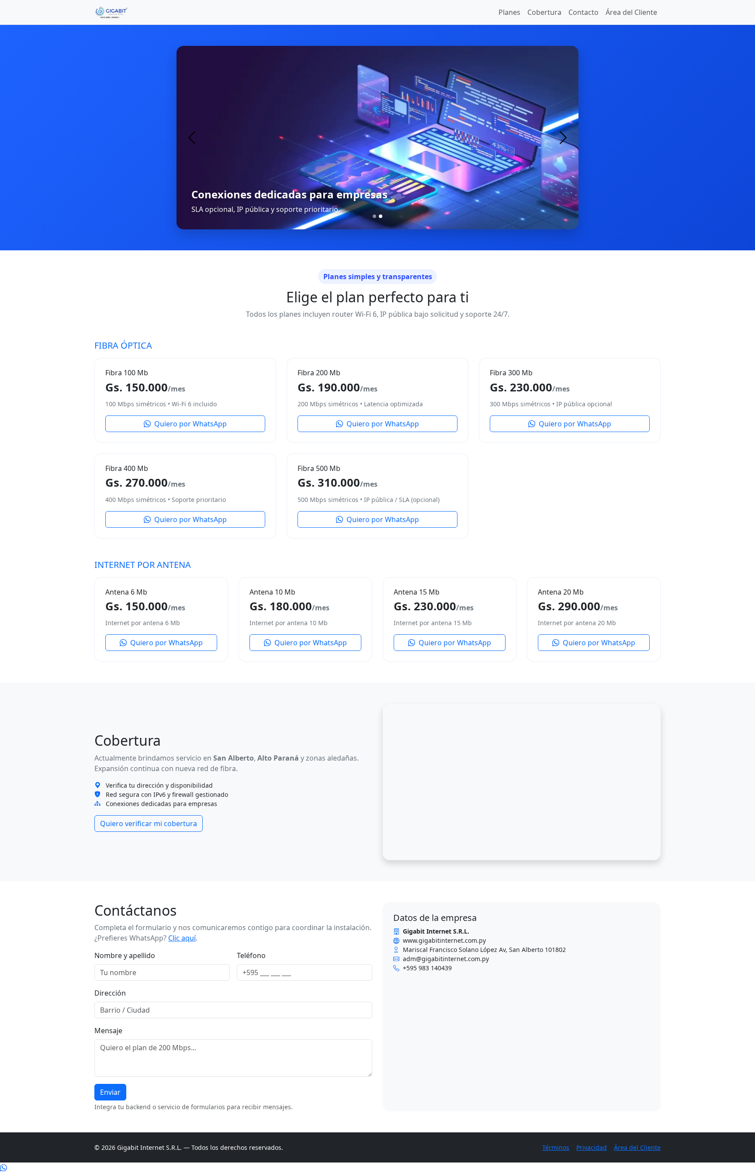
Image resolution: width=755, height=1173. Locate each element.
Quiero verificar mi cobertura (148, 823)
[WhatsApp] (3, 1168)
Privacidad (591, 1147)
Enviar (110, 1092)
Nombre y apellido (124, 955)
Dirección (110, 993)
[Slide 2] (380, 216)
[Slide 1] (374, 216)
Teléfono (251, 955)
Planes (509, 12)
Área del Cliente (631, 12)
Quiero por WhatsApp (189, 424)
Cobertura (544, 12)
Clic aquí (182, 938)
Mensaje (108, 1030)
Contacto (583, 12)
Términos (555, 1147)
